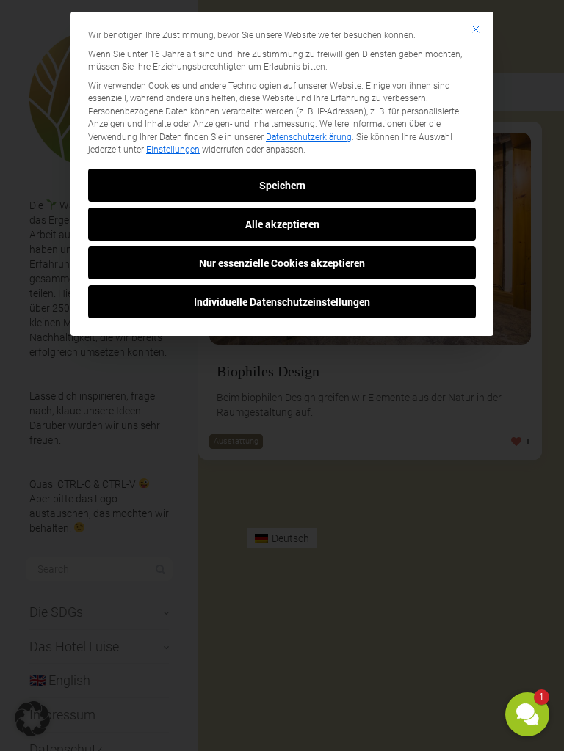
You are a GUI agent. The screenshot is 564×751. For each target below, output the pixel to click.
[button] (527, 714)
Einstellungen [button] (173, 149)
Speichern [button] (282, 185)
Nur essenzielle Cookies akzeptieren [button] (282, 263)
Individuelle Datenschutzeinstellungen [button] (282, 302)
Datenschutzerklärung (309, 137)
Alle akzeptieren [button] (282, 224)
